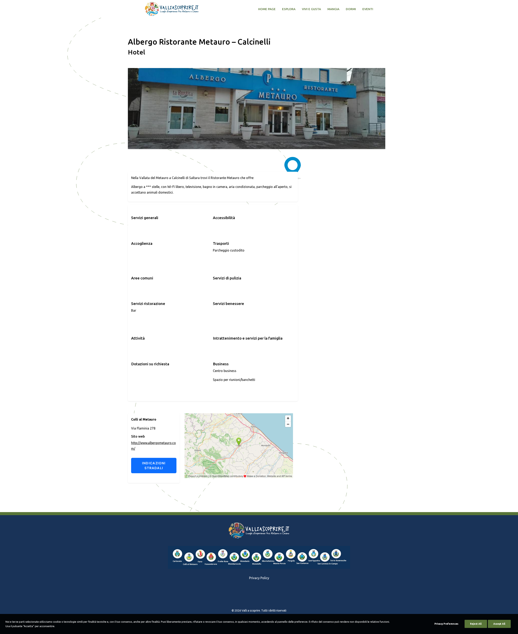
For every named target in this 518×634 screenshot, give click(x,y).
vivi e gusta (311, 9)
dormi (351, 9)
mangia (333, 9)
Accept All (499, 623)
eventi (367, 9)
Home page (267, 9)
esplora (288, 9)
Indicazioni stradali (154, 465)
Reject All (476, 623)
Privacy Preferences (446, 623)
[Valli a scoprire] (171, 9)
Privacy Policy (259, 578)
